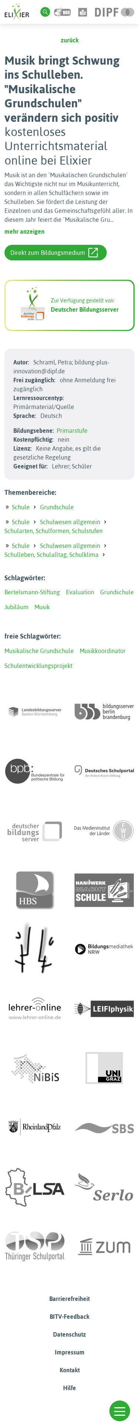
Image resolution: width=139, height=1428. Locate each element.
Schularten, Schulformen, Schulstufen (53, 531)
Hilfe (69, 1388)
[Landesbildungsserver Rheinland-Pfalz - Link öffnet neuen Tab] (34, 1128)
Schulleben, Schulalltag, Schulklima (51, 554)
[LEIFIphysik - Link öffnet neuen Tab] (104, 1009)
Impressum (70, 1352)
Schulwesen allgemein (70, 522)
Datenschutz (69, 1334)
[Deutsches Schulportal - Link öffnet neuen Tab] (104, 771)
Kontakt (70, 1370)
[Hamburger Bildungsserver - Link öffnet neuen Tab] (34, 890)
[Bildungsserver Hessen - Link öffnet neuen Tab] (34, 949)
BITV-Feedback (69, 1316)
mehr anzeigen (24, 231)
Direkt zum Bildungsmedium (47, 252)
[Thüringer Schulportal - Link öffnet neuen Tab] (34, 1246)
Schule (21, 507)
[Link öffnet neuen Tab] (115, 11)
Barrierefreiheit (69, 1298)
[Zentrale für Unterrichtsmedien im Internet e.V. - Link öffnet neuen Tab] (104, 1246)
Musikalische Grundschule (39, 651)
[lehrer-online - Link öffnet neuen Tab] (34, 1009)
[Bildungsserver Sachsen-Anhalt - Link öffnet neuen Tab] (34, 1187)
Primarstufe (72, 430)
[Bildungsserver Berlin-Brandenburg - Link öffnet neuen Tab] (104, 711)
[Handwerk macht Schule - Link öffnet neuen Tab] (104, 890)
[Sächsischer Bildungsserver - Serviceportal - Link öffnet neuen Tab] (104, 1128)
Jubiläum (16, 607)
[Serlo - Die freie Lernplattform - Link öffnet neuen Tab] (104, 1187)
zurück (70, 40)
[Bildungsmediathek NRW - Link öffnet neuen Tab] (104, 949)
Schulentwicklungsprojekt (38, 665)
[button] (119, 1411)
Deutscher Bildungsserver (85, 309)
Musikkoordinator (103, 651)
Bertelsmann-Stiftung (32, 592)
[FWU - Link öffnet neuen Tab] (104, 830)
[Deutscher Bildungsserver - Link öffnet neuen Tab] (34, 830)
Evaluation (80, 592)
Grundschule (57, 507)
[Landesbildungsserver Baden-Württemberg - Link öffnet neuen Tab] (34, 711)
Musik (42, 607)
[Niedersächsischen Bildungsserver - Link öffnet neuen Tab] (34, 1068)
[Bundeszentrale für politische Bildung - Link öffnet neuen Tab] (34, 771)
